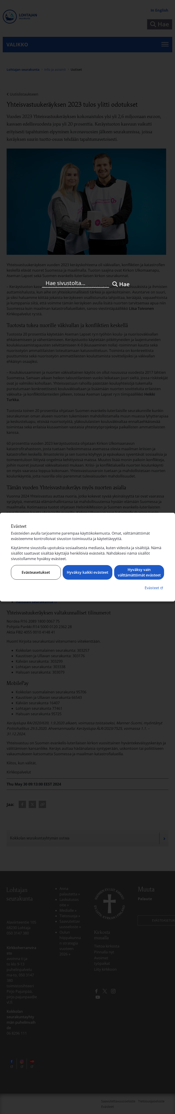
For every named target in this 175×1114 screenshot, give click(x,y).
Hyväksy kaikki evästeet (87, 572)
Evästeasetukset (36, 572)
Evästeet (154, 587)
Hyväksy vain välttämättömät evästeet (139, 572)
